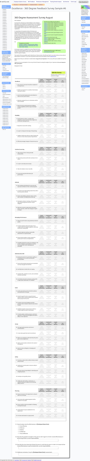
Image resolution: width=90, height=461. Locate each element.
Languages (84, 62)
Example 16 (5, 33)
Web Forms (84, 38)
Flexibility (25, 44)
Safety (23, 46)
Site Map (29, 460)
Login (4, 96)
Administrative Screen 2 (7, 100)
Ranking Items (84, 73)
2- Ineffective (22, 431)
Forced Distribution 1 (85, 78)
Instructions (84, 43)
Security (83, 46)
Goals (37, 45)
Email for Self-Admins (7, 94)
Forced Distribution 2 (85, 80)
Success (83, 41)
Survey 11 (46, 38)
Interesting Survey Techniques (84, 50)
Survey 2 (45, 24)
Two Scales (84, 67)
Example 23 (5, 44)
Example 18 (5, 36)
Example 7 (4, 18)
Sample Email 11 (6, 124)
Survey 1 (45, 23)
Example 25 (5, 47)
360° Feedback (5, 63)
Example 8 (4, 20)
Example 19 (5, 37)
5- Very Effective (23, 426)
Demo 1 (4, 84)
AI (82, 7)
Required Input (84, 54)
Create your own (6, 70)
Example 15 (5, 31)
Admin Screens (6, 91)
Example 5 (4, 15)
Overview (4, 65)
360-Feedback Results (48, 51)
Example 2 (4, 11)
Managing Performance (23, 45)
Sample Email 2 (5, 110)
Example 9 (4, 22)
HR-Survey (16, 4)
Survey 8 (45, 32)
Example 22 (5, 42)
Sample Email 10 (6, 123)
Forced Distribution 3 (85, 81)
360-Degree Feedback (24, 4)
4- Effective (21, 428)
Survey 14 (46, 43)
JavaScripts (84, 72)
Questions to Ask (85, 35)
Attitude (36, 44)
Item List (4, 129)
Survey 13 (46, 40)
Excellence (41, 4)
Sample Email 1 (5, 108)
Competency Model (33, 4)
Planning (26, 46)
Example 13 (5, 28)
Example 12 (5, 26)
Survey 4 (45, 26)
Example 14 (5, 30)
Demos (4, 67)
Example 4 (4, 14)
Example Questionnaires (5, 7)
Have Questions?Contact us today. (5, 77)
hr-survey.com (24, 460)
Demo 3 (4, 88)
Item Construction (85, 36)
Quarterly (83, 70)
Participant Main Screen (7, 104)
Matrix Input (84, 61)
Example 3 (4, 12)
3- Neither (21, 429)
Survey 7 (45, 30)
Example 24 (5, 45)
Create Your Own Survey (5, 52)
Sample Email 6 (5, 116)
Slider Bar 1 (84, 64)
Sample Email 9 (5, 121)
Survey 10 (46, 37)
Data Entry (84, 77)
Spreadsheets (84, 59)
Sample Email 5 (5, 115)
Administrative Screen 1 (7, 99)
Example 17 (5, 34)
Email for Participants (6, 102)
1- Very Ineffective (23, 433)
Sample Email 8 (5, 119)
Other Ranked (84, 75)
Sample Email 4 (5, 113)
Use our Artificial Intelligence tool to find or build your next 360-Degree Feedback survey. (85, 12)
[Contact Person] (53, 56)
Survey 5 (45, 27)
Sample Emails (5, 106)
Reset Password (5, 97)
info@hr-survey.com (37, 460)
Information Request (5, 74)
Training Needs (85, 25)
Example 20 (5, 39)
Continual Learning (30, 44)
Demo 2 (4, 86)
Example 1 (4, 9)
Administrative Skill (31, 45)
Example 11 (5, 25)
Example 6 (4, 17)
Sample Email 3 (5, 112)
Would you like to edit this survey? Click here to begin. (58, 74)
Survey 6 (45, 29)
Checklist (83, 39)
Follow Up (83, 58)
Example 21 (5, 41)
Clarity (20, 46)
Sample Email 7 (5, 118)
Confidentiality (84, 44)
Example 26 (5, 49)
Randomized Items (85, 83)
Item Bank (4, 69)
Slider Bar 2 (84, 66)
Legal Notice (16, 460)
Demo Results (5, 83)
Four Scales (84, 69)
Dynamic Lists (84, 56)
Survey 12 (46, 39)
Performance (84, 86)
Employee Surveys (83, 18)
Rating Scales (84, 53)
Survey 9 (45, 34)
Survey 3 (45, 25)
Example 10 (5, 23)
